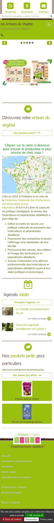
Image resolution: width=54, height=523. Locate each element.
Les (17, 26)
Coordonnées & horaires (16, 477)
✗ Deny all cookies (12, 519)
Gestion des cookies (13, 487)
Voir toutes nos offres (25, 375)
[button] (4, 43)
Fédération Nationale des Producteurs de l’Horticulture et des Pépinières (26, 204)
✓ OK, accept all (35, 515)
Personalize (31, 519)
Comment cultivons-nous (16, 461)
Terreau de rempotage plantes (27, 421)
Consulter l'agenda (25, 302)
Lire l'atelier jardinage (37, 318)
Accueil (5, 455)
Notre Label (8, 472)
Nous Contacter (11, 502)
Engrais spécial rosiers (27, 398)
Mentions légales (11, 492)
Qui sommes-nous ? (25, 133)
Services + (7, 466)
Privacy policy (46, 519)
